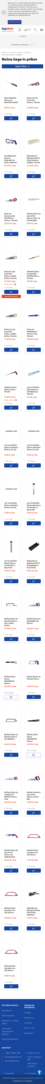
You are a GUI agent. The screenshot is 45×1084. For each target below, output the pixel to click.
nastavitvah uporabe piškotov (18, 13)
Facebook (9, 1073)
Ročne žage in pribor (12, 55)
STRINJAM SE (14, 22)
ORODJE (13, 53)
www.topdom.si (12, 1061)
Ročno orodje (23, 53)
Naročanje (6, 1010)
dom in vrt (29, 1028)
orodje (27, 1012)
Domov (5, 53)
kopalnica (28, 1033)
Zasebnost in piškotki (22, 1081)
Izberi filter (21, 66)
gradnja (28, 1023)
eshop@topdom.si (13, 1057)
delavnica (28, 1018)
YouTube (31, 1073)
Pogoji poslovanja (10, 1039)
